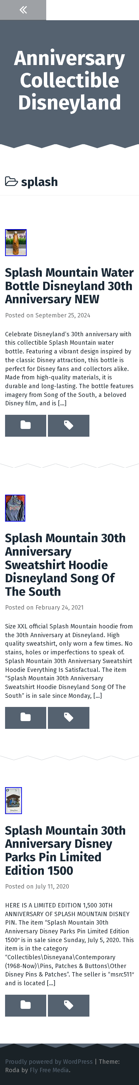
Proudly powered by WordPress (49, 1061)
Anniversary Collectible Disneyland (69, 80)
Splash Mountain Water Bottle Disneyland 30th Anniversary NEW (69, 286)
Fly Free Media (49, 1070)
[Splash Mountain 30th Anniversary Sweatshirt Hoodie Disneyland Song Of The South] (15, 508)
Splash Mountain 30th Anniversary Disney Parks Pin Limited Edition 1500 (65, 850)
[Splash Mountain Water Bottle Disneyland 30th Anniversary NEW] (16, 242)
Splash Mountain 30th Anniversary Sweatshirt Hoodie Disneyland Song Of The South (65, 565)
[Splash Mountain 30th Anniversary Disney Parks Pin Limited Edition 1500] (13, 800)
